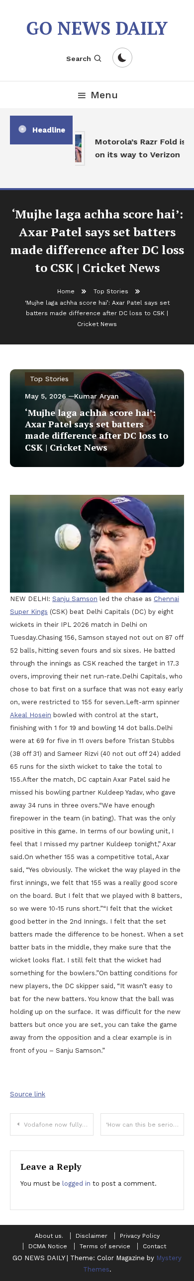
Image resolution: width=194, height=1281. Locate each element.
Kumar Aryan (96, 396)
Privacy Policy (140, 1235)
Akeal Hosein (30, 715)
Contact (154, 1246)
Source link (27, 1094)
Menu (104, 95)
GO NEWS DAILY (97, 28)
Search (78, 59)
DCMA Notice (47, 1246)
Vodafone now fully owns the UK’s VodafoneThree (59, 1124)
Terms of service (105, 1246)
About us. (49, 1235)
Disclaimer (91, 1235)
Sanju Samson (74, 599)
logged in (76, 1183)
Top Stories (49, 379)
